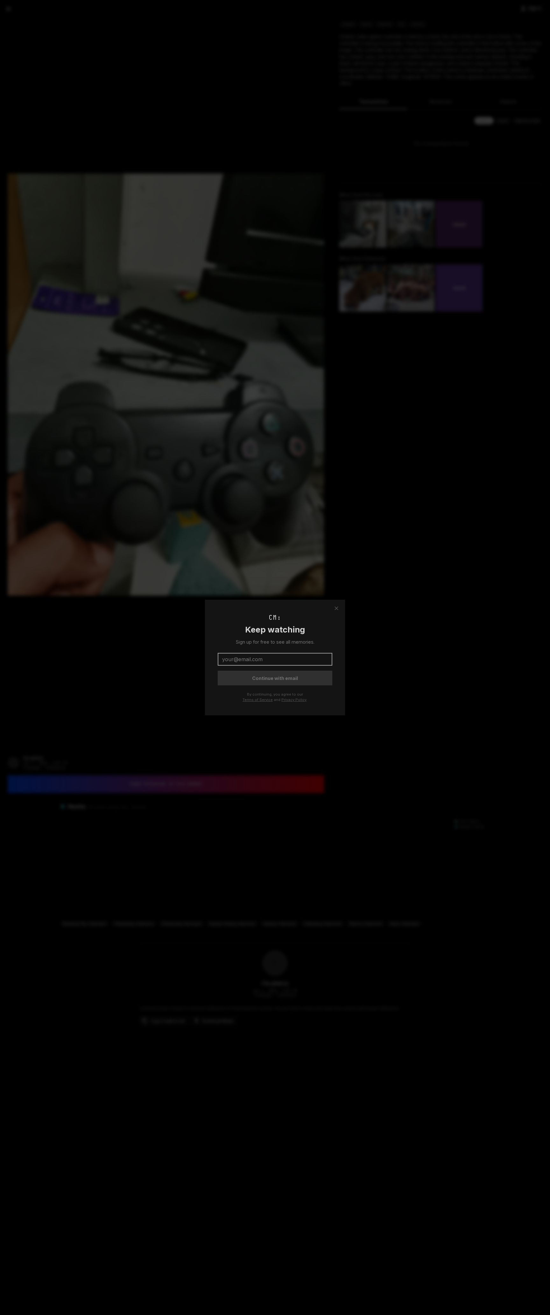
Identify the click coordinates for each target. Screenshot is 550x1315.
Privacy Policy (294, 699)
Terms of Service (258, 699)
